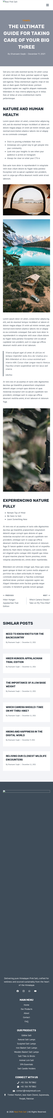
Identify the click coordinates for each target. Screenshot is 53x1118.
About (26, 1013)
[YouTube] (35, 991)
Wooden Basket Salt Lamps (26, 1052)
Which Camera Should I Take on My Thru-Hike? (39, 599)
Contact (26, 1017)
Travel (26, 20)
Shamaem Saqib (18, 54)
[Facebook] (18, 991)
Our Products (26, 1009)
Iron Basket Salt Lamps (26, 1047)
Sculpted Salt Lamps (26, 1043)
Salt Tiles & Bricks (26, 1056)
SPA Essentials (26, 1064)
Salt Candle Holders (26, 1068)
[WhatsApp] (29, 991)
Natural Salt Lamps (26, 1039)
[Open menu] (47, 5)
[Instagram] (23, 991)
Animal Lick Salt (26, 1060)
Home (26, 1005)
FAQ (26, 1021)
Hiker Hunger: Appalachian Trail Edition (10, 601)
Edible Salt (26, 1035)
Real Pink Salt (20, 1111)
